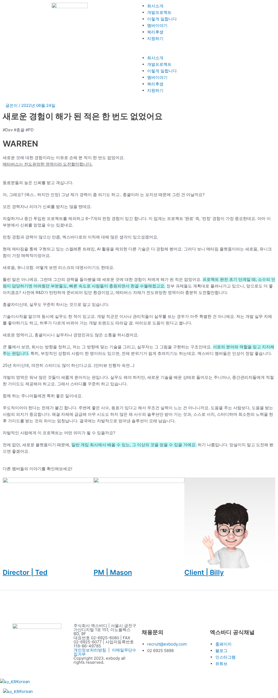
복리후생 (155, 32)
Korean (23, 681)
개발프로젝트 (159, 12)
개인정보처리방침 (90, 650)
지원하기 (155, 38)
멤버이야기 (157, 25)
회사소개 (155, 5)
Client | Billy (204, 572)
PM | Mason (113, 572)
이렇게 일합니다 (162, 18)
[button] (208, 51)
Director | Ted (25, 572)
